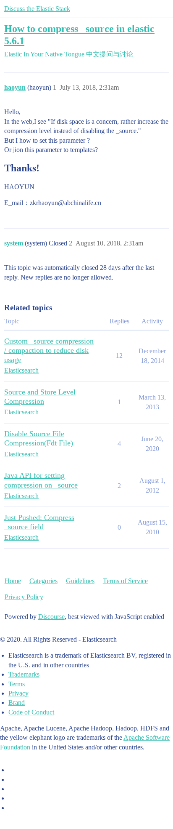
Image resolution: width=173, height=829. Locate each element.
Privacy (18, 693)
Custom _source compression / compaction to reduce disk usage (49, 350)
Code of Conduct (31, 712)
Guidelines (80, 580)
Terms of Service (125, 580)
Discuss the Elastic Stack (37, 8)
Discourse (51, 616)
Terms (16, 684)
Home (13, 580)
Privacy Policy (24, 596)
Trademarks (23, 674)
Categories (43, 580)
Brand (16, 702)
